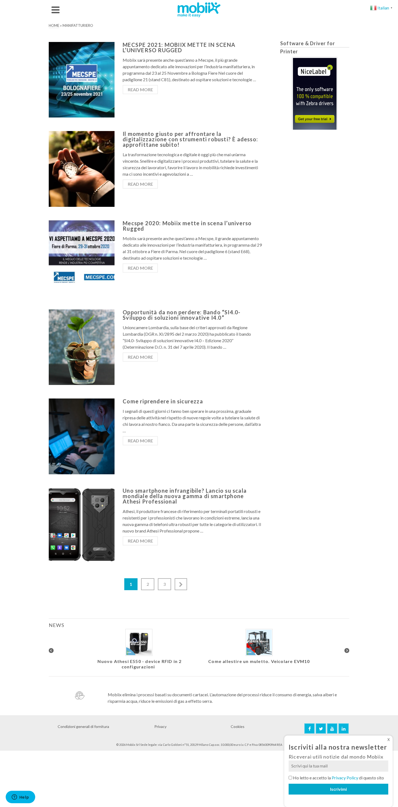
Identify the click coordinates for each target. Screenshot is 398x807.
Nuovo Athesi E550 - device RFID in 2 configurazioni (139, 664)
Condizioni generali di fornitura (83, 726)
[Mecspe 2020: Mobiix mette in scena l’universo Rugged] (82, 257)
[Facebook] (309, 728)
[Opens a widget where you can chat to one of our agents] (20, 797)
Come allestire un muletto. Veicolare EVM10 (259, 661)
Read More (140, 89)
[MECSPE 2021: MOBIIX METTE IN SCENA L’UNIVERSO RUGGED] (82, 79)
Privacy (160, 726)
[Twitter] (321, 728)
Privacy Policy (345, 777)
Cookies (237, 726)
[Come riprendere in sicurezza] (82, 435)
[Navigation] (55, 9)
